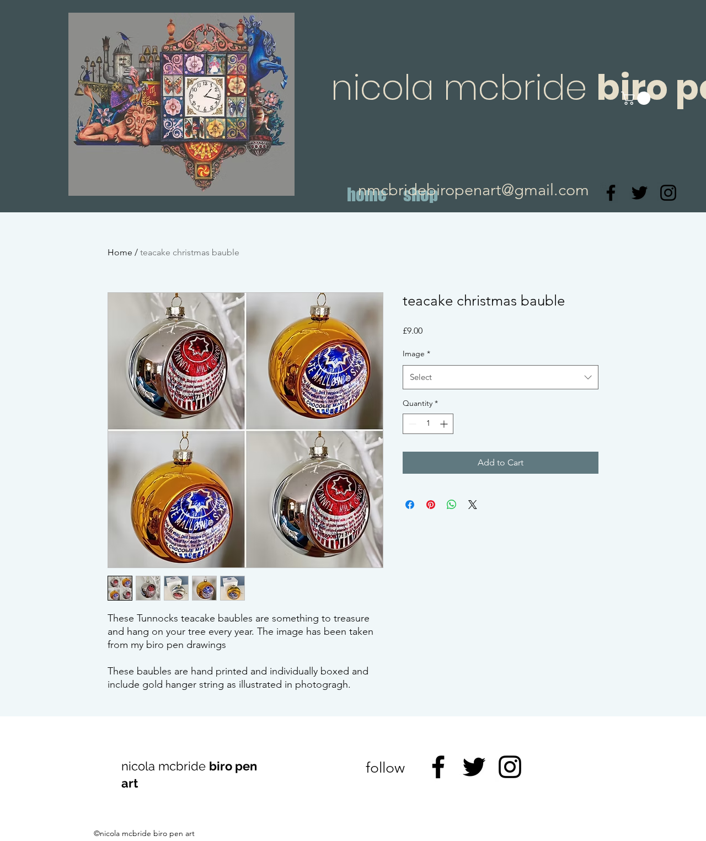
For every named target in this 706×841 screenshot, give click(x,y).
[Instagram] (668, 192)
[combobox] (500, 377)
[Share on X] (472, 504)
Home (120, 252)
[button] (637, 98)
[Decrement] (411, 423)
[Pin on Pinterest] (430, 504)
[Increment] (445, 423)
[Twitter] (639, 192)
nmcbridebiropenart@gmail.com (473, 189)
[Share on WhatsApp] (451, 504)
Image (416, 353)
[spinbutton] (428, 423)
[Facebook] (611, 192)
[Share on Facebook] (409, 504)
